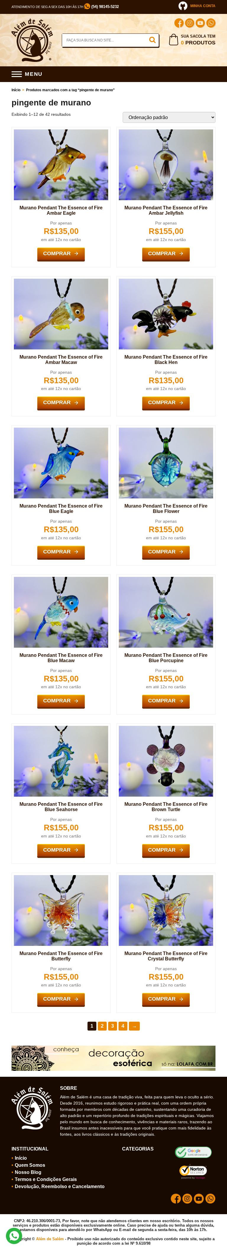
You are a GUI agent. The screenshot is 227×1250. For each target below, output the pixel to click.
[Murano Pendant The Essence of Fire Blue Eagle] (61, 430)
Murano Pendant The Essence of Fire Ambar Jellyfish (165, 210)
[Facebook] (179, 23)
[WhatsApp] (210, 23)
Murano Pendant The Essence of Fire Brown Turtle (165, 807)
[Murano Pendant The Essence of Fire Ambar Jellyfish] (166, 131)
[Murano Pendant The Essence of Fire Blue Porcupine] (166, 579)
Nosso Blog (28, 1172)
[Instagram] (189, 23)
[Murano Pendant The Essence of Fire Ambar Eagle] (61, 131)
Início (16, 90)
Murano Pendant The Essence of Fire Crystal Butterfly (165, 956)
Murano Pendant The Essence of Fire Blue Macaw (61, 658)
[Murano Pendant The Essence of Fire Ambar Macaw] (61, 281)
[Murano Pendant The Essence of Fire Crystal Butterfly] (166, 877)
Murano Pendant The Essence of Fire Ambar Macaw (61, 359)
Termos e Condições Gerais (46, 1179)
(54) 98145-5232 (104, 6)
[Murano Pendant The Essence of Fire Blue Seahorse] (61, 728)
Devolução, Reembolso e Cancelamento (60, 1186)
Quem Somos (30, 1165)
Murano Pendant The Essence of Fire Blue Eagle (61, 508)
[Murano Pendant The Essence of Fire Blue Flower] (166, 430)
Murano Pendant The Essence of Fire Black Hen (165, 359)
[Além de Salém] (32, 20)
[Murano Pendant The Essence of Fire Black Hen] (166, 281)
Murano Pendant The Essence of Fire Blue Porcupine (165, 658)
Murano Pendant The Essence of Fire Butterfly (61, 956)
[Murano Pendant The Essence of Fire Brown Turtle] (166, 728)
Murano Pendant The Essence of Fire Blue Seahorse (61, 807)
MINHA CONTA (202, 6)
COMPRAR (57, 253)
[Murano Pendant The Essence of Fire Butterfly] (61, 877)
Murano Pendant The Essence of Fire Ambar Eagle (61, 210)
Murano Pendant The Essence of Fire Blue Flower (165, 508)
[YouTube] (200, 23)
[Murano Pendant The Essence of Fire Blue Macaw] (61, 579)
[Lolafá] (113, 1048)
